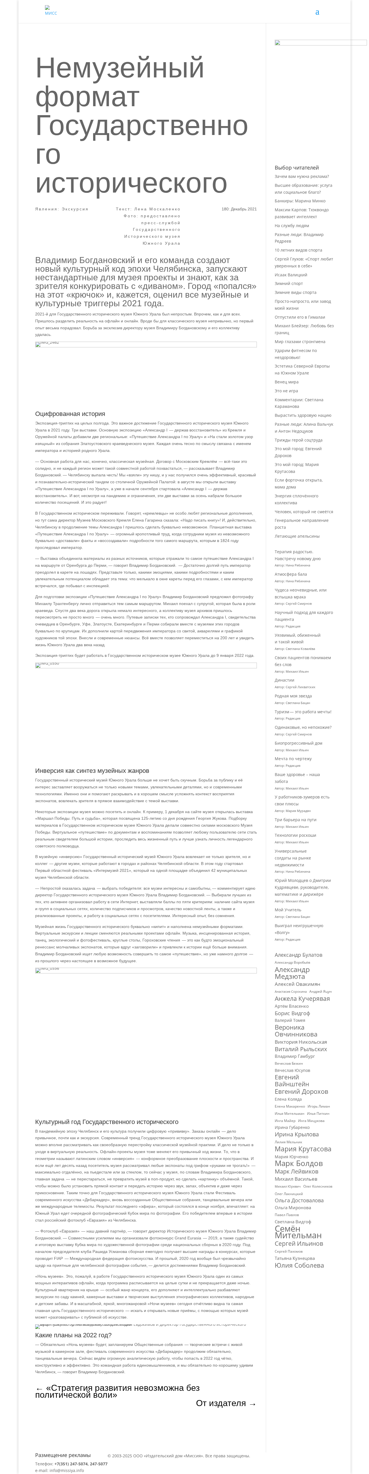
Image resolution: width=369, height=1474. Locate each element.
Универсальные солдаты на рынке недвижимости (293, 858)
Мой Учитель (288, 909)
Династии (284, 680)
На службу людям (292, 225)
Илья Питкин (318, 1113)
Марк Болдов (299, 1163)
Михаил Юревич (288, 1186)
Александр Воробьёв (292, 962)
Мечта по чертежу (293, 758)
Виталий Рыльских (301, 1049)
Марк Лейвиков (296, 1171)
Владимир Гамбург (295, 1056)
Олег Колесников (317, 1186)
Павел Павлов (287, 1214)
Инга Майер (285, 1120)
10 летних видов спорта (298, 250)
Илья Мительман (289, 1113)
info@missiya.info (67, 1470)
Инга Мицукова (311, 1120)
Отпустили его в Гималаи (300, 317)
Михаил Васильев (296, 1179)
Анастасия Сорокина (291, 992)
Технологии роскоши (295, 835)
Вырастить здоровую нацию (303, 415)
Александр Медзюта (292, 973)
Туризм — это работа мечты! (303, 711)
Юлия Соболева (299, 1265)
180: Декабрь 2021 (239, 209)
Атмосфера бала (291, 574)
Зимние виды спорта (296, 292)
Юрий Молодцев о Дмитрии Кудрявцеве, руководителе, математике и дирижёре (303, 887)
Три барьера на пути (296, 819)
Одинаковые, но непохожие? (303, 727)
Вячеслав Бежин (289, 1063)
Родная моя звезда (293, 696)
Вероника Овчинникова (296, 1031)
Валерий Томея (290, 1020)
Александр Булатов (298, 954)
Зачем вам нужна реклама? (302, 176)
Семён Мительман (298, 1232)
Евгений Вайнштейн (292, 1081)
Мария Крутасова (303, 1149)
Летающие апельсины (297, 536)
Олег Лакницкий (289, 1193)
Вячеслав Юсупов (292, 1070)
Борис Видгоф (292, 1013)
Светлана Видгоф (293, 1221)
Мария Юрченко (291, 1156)
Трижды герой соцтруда (299, 440)
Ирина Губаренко (292, 1127)
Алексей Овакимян (297, 984)
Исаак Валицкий (291, 274)
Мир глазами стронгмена (300, 341)
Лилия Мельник (288, 1142)
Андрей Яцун (320, 991)
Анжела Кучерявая (302, 998)
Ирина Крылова (297, 1134)
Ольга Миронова (293, 1207)
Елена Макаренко (290, 1106)
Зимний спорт (289, 283)
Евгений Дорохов (301, 1091)
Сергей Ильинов (299, 1243)
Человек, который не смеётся (304, 511)
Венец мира (287, 382)
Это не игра (286, 390)
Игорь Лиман (319, 1106)
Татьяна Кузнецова (295, 1258)
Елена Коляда (288, 1099)
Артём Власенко (292, 1006)
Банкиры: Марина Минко (300, 200)
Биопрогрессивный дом (298, 743)
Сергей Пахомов (289, 1251)
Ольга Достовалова (299, 1200)
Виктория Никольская (301, 1042)
